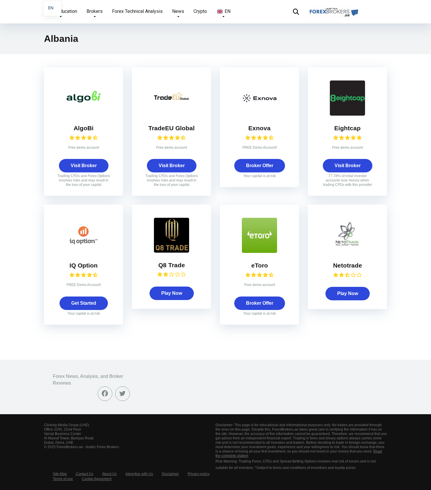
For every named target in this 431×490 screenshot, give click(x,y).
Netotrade (347, 265)
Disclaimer (170, 474)
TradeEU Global (171, 128)
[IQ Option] (83, 251)
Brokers (94, 11)
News (178, 11)
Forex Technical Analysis (137, 11)
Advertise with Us (139, 474)
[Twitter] (122, 393)
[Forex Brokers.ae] (333, 9)
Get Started (83, 303)
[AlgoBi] (83, 114)
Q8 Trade (171, 265)
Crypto (200, 11)
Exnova (259, 128)
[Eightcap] (347, 114)
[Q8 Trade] (171, 251)
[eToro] (259, 251)
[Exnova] (259, 114)
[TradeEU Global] (171, 114)
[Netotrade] (347, 251)
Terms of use (63, 479)
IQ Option (83, 265)
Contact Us (84, 474)
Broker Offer (259, 165)
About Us (109, 474)
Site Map (60, 474)
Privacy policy (199, 474)
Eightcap (347, 128)
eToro (259, 265)
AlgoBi (84, 128)
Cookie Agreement (96, 479)
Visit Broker (84, 165)
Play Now (171, 293)
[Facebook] (105, 393)
